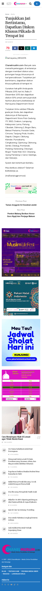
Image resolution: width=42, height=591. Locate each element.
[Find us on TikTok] (14, 584)
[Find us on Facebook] (2, 584)
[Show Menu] (3, 3)
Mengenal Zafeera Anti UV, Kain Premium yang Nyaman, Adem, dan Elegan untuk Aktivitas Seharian (22, 461)
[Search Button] (30, 3)
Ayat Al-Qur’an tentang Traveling (21, 510)
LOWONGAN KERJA (18, 574)
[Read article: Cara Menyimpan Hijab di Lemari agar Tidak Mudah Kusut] (21, 420)
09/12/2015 (9, 42)
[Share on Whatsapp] (27, 48)
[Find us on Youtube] (11, 584)
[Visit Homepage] (20, 3)
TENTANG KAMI (13, 571)
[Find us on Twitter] (5, 584)
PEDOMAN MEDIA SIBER (29, 571)
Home (7, 14)
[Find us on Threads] (17, 584)
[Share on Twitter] (21, 48)
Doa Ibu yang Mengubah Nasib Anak (22, 492)
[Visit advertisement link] (21, 188)
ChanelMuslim (15, 559)
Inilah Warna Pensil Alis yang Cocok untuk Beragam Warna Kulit (22, 483)
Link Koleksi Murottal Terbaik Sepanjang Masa (20, 529)
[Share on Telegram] (34, 48)
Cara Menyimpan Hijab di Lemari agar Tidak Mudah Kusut (16, 438)
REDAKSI (6, 574)
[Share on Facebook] (15, 48)
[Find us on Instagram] (8, 584)
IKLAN (4, 571)
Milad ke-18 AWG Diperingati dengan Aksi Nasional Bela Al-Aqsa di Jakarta (22, 501)
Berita (13, 14)
